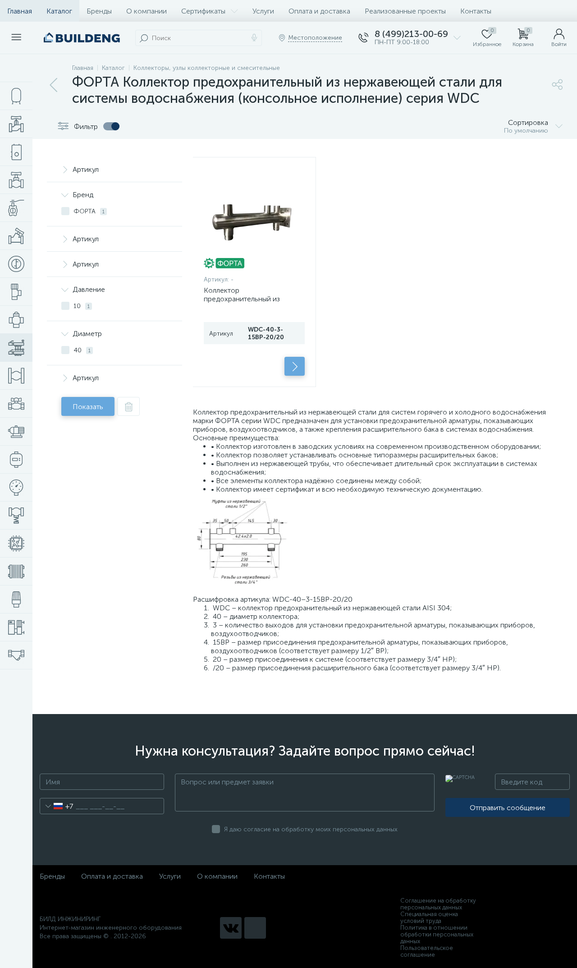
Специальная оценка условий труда (429, 917)
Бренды (99, 11)
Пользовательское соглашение (426, 951)
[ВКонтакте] (231, 928)
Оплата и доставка (319, 11)
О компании (146, 11)
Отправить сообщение (507, 807)
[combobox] (56, 806)
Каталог (59, 11)
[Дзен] (255, 928)
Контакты (475, 11)
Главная (19, 11)
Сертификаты (203, 11)
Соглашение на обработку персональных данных (438, 904)
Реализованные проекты (405, 11)
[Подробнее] (294, 366)
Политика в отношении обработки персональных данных (436, 934)
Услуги (263, 11)
